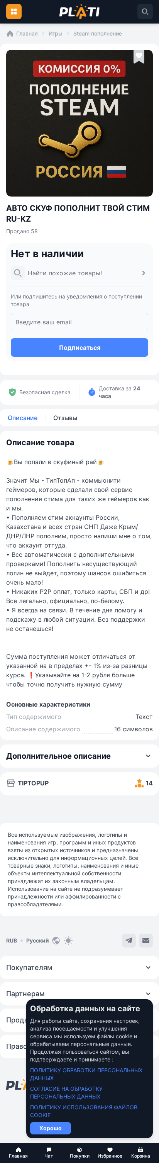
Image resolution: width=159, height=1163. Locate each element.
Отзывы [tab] (65, 418)
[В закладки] (139, 57)
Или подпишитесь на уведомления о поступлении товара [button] (76, 300)
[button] (18, 1152)
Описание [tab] (22, 418)
